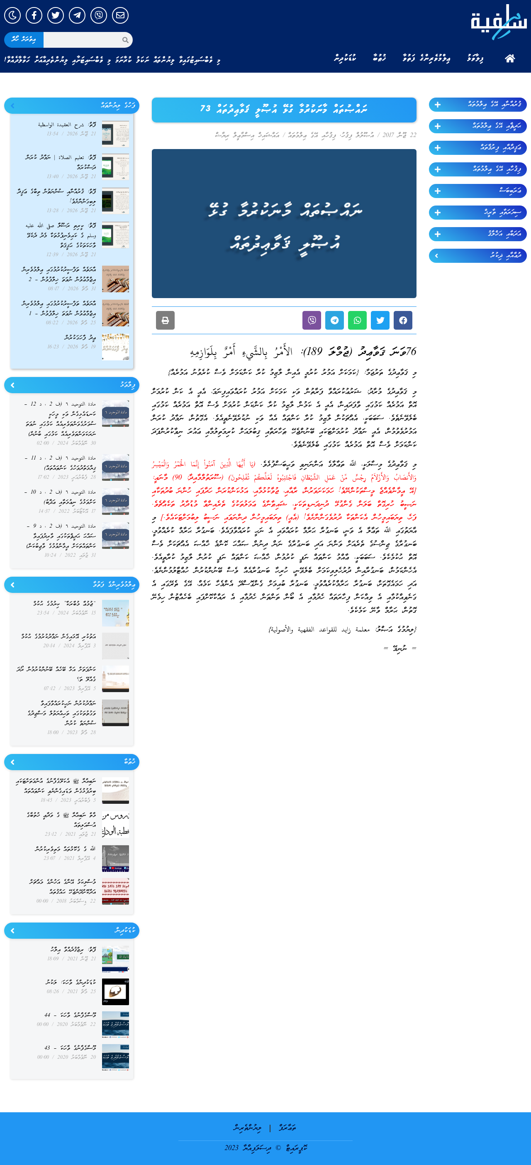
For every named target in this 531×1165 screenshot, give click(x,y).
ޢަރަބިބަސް (510, 191)
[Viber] (98, 15)
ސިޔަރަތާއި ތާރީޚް (502, 213)
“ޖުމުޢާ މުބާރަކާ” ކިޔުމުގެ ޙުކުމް (64, 604)
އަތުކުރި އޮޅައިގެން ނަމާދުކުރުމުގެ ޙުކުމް (58, 637)
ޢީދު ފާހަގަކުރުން (80, 338)
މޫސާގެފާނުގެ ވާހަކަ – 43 (70, 1048)
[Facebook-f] (34, 15)
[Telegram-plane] (77, 15)
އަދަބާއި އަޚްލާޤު (504, 234)
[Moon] (12, 15)
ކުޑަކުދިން (345, 58)
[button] (403, 320)
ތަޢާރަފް (287, 1128)
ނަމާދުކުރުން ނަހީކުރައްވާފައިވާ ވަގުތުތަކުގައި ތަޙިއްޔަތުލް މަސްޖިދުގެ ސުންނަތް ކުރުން (61, 714)
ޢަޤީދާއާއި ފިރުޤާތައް (500, 148)
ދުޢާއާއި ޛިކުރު (506, 256)
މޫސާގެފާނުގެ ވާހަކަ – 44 (70, 1015)
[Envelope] (120, 15)
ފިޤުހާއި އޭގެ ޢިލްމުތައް (497, 169)
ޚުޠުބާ (379, 58)
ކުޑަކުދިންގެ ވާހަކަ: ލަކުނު (71, 983)
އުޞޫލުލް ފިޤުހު (357, 136)
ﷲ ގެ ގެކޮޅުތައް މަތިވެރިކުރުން (66, 849)
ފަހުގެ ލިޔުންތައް (118, 106)
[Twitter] (55, 15)
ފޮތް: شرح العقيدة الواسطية (67, 125)
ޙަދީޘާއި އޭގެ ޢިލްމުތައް (497, 126)
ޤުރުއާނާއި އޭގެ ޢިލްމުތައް (494, 105)
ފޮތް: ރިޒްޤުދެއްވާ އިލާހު (73, 950)
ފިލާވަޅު (475, 58)
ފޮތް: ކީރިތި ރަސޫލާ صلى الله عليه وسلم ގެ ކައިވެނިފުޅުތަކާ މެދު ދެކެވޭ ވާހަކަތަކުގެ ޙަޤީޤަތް (61, 236)
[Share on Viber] (311, 320)
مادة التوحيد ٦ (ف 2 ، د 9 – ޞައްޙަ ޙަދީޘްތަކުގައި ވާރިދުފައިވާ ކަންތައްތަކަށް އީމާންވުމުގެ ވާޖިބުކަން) (61, 536)
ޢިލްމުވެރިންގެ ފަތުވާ (427, 58)
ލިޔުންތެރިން (247, 1128)
